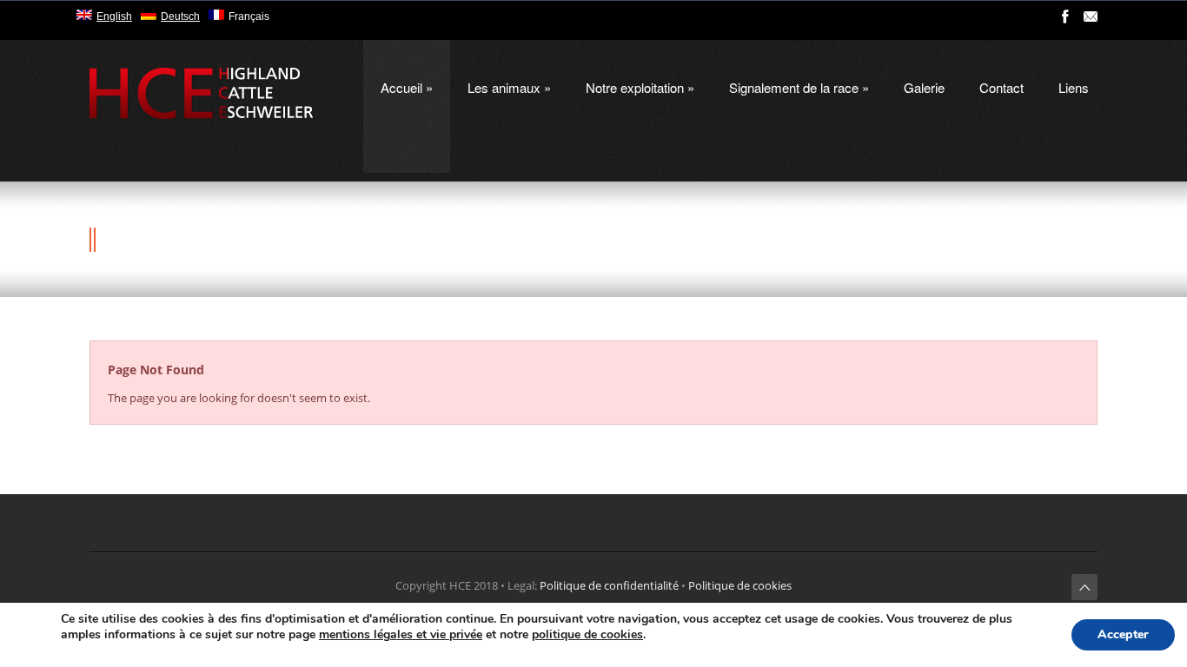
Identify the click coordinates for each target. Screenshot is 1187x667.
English (114, 16)
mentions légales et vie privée (400, 634)
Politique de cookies (740, 585)
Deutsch (180, 16)
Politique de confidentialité (609, 585)
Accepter (1123, 634)
